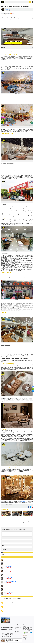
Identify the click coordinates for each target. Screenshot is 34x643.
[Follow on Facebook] (23, 626)
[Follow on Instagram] (24, 626)
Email (2, 541)
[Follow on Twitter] (26, 626)
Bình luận (3, 530)
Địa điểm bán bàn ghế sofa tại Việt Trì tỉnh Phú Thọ (17, 517)
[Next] (31, 516)
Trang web (3, 545)
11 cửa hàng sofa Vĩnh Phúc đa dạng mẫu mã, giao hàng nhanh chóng (27, 518)
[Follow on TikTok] (25, 626)
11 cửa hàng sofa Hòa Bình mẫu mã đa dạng (6, 517)
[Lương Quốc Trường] (2, 9)
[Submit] (30, 2)
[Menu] (32, 2)
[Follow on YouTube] (29, 626)
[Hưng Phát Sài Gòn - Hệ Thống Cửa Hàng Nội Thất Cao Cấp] (2, 2)
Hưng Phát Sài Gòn (23, 501)
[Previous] (2, 516)
